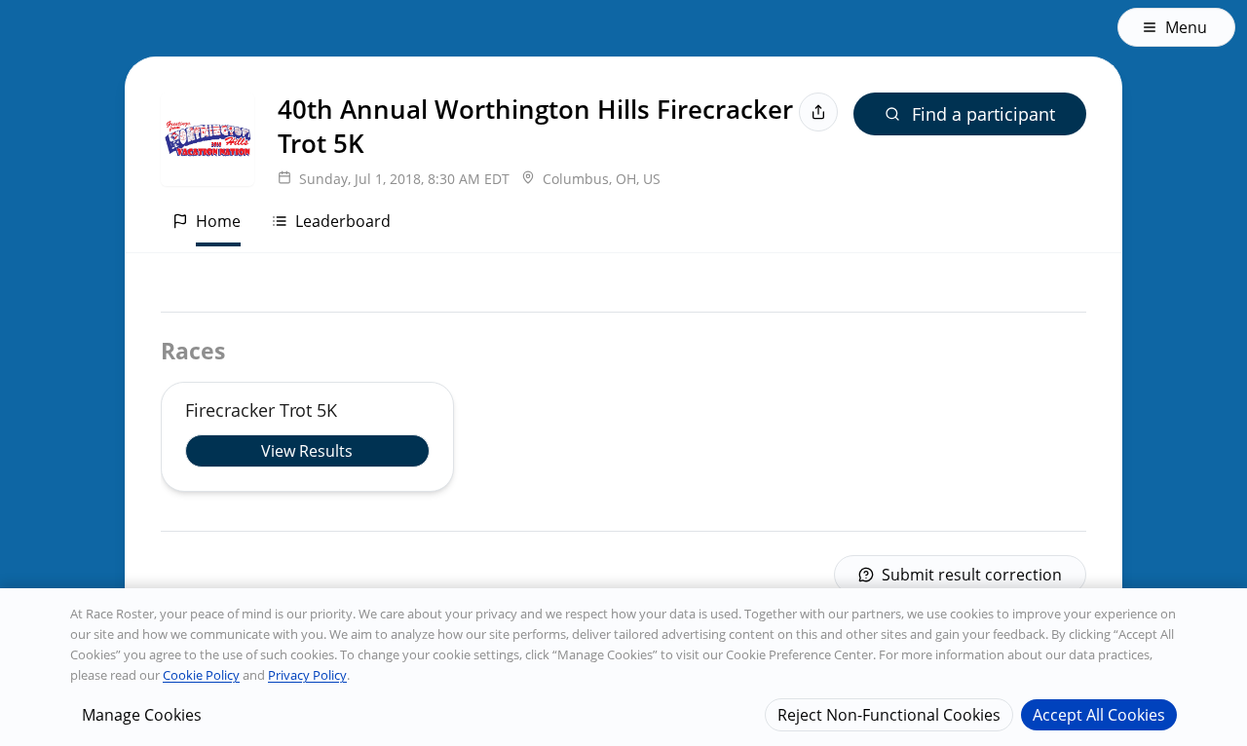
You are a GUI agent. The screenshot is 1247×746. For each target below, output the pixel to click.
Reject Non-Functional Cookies (889, 714)
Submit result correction (972, 574)
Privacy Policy (307, 675)
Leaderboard (343, 221)
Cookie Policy (201, 675)
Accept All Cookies (1099, 714)
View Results (307, 451)
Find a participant (983, 114)
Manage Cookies (142, 714)
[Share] (818, 112)
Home (218, 221)
